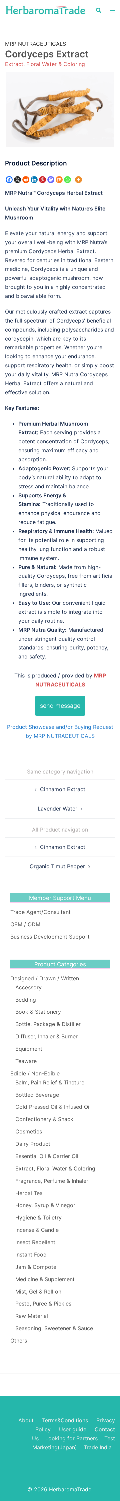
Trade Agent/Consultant (40, 912)
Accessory (28, 987)
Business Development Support (50, 936)
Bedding (25, 999)
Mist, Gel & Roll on (38, 1291)
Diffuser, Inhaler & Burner (46, 1036)
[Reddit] (25, 179)
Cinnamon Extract (62, 789)
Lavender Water (57, 808)
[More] (78, 179)
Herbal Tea (29, 1193)
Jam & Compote (35, 1267)
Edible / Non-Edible (35, 1073)
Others (18, 1340)
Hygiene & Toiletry (38, 1217)
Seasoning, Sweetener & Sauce (54, 1328)
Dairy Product (32, 1143)
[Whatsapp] (67, 179)
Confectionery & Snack (44, 1119)
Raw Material (31, 1316)
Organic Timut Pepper (57, 866)
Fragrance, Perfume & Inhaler (51, 1180)
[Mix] (59, 179)
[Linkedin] (34, 179)
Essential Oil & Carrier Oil (46, 1156)
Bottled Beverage (37, 1094)
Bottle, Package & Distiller (48, 1024)
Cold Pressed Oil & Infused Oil (53, 1106)
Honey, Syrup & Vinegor (45, 1205)
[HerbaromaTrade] (45, 9)
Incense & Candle (37, 1229)
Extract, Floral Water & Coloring (45, 64)
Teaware (26, 1061)
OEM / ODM (25, 924)
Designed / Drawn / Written (44, 978)
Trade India (98, 1447)
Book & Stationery (38, 1011)
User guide (73, 1429)
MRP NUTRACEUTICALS (35, 43)
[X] (17, 179)
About (26, 1420)
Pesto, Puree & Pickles (43, 1303)
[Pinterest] (42, 179)
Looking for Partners (71, 1438)
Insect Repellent (35, 1242)
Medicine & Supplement (45, 1279)
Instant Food (31, 1254)
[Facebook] (9, 179)
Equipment (28, 1048)
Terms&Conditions (65, 1420)
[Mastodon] (50, 179)
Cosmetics (28, 1131)
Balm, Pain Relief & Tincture (49, 1082)
